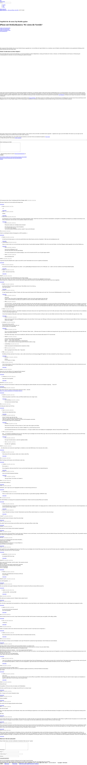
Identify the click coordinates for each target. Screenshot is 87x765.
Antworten (2, 204)
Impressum (6, 763)
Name (1, 751)
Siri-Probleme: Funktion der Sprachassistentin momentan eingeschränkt (13, 156)
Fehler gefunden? (18, 137)
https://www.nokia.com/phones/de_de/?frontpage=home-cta (11, 390)
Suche (3, 7)
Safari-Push (21, 763)
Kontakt (3, 4)
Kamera (1, 159)
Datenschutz (14, 763)
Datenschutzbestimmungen (20, 153)
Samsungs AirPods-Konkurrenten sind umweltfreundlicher (11, 158)
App (3, 5)
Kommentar (2, 749)
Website (1, 756)
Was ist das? (47, 136)
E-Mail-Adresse (3, 753)
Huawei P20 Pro (32, 97)
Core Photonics (61, 94)
